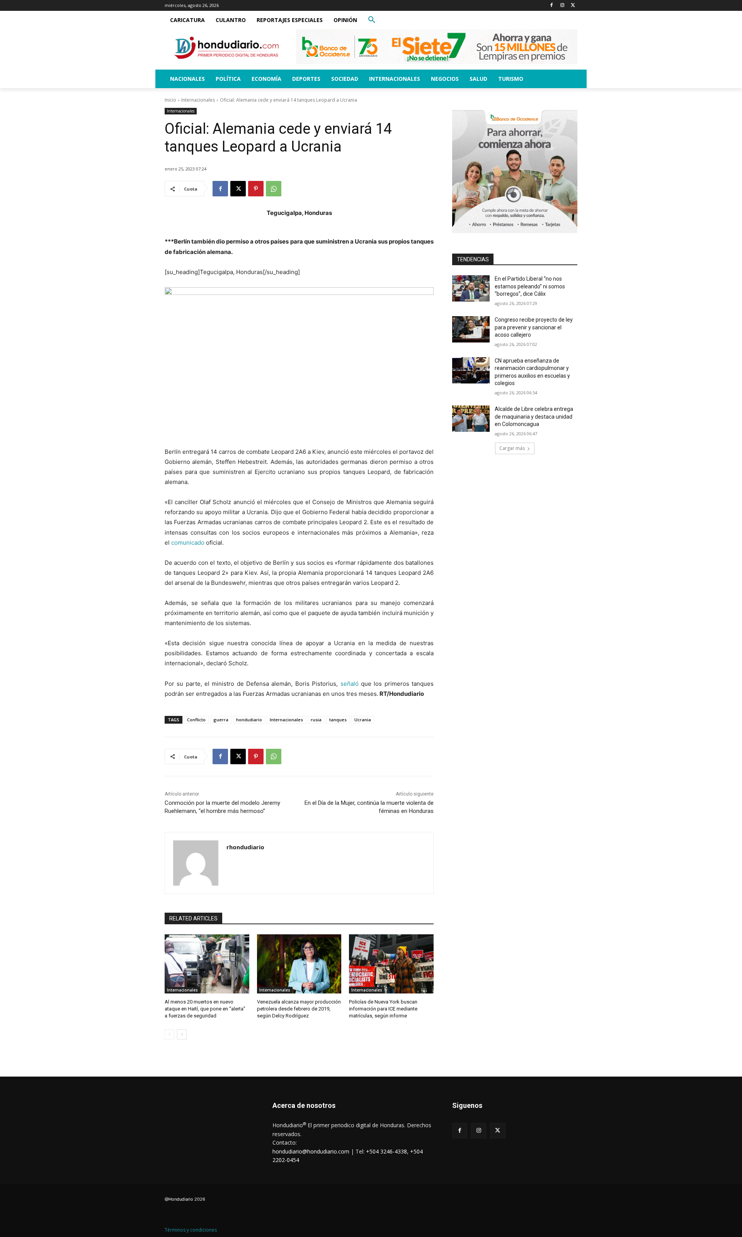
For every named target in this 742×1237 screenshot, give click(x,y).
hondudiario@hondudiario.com (310, 1151)
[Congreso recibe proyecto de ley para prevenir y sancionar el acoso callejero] (471, 329)
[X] (572, 5)
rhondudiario (245, 847)
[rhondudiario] (195, 863)
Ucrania (362, 719)
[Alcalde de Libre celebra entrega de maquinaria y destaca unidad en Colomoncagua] (471, 419)
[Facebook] (551, 5)
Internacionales (198, 100)
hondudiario (249, 719)
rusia (316, 719)
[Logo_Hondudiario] (226, 48)
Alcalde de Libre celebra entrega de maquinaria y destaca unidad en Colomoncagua (534, 416)
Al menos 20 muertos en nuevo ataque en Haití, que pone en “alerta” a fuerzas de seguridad (205, 1009)
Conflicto (196, 719)
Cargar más (512, 448)
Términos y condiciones (191, 1230)
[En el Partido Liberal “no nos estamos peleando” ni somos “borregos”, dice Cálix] (471, 288)
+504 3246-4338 (386, 1151)
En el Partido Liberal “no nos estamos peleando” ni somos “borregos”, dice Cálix (530, 286)
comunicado (187, 542)
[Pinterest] (256, 188)
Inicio (170, 100)
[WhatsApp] (273, 188)
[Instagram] (562, 5)
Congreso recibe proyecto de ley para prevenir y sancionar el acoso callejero (534, 327)
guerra (220, 719)
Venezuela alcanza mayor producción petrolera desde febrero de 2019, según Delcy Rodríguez (299, 1009)
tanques (338, 719)
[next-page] (182, 1034)
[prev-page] (169, 1034)
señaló (349, 683)
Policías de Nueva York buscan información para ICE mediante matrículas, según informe (383, 1009)
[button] (371, 20)
